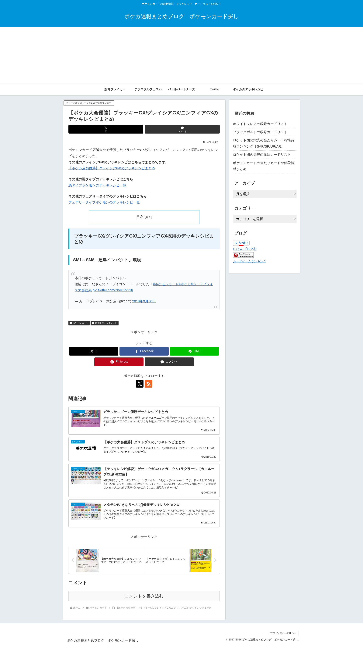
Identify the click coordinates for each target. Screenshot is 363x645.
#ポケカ (185, 284)
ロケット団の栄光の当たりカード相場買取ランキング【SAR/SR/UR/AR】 (263, 143)
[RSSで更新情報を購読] (148, 384)
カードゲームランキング (249, 261)
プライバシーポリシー (283, 633)
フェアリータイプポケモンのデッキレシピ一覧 (104, 202)
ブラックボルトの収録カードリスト (260, 132)
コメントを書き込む (144, 596)
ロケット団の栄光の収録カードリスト (262, 154)
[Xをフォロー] (139, 384)
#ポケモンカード (166, 284)
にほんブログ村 (245, 249)
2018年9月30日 (144, 301)
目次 (140, 217)
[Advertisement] (181, 55)
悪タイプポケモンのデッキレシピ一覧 (97, 185)
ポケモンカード (80, 323)
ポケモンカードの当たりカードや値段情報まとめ (263, 166)
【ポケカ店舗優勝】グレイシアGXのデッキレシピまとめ (111, 168)
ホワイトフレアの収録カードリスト (260, 124)
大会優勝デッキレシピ (106, 323)
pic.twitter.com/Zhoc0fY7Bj (113, 290)
